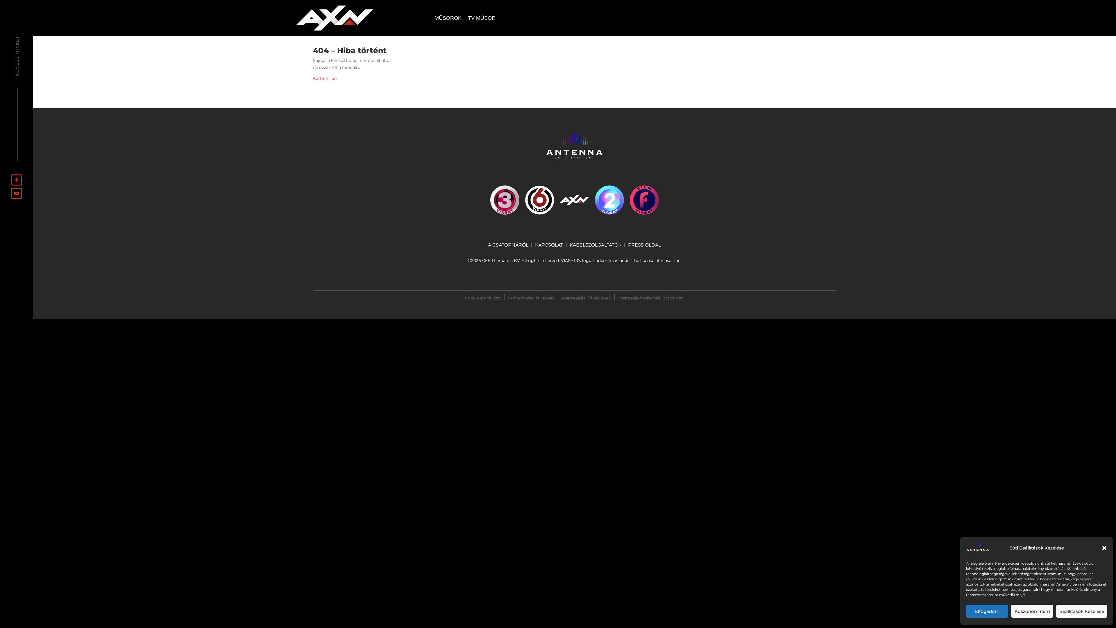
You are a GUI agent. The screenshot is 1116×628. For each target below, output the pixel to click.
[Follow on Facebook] (16, 179)
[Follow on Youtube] (16, 193)
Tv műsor (482, 18)
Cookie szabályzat (483, 297)
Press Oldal (644, 245)
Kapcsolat (549, 245)
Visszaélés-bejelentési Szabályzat (651, 298)
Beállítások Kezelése (1081, 611)
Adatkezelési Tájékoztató (586, 297)
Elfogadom (987, 611)
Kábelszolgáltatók (595, 245)
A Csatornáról (508, 245)
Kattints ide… (326, 78)
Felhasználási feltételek (531, 297)
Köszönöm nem (1032, 611)
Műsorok (448, 18)
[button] (1104, 548)
